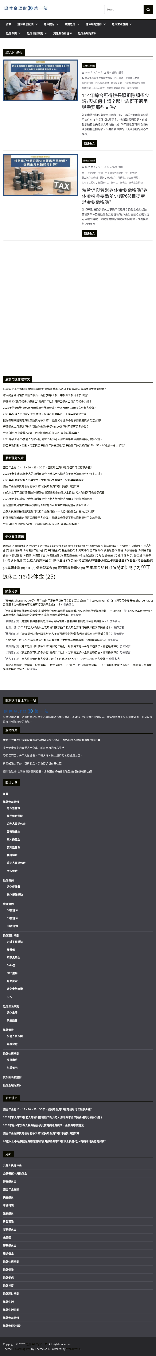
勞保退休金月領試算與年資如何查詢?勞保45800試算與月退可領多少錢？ (46, 505)
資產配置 (110, 550)
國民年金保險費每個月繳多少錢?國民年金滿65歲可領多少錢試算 (41, 486)
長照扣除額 (132, 88)
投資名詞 (82, 550)
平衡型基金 (50, 545)
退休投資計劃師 (115, 72)
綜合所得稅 (87, 83)
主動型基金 (73, 555)
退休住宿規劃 (35, 33)
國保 (30, 555)
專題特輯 (8, 1205)
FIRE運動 (12, 973)
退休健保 (49, 24)
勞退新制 (128, 567)
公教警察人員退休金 (15, 1173)
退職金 (123, 182)
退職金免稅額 (136, 182)
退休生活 (61, 560)
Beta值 (11, 965)
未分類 (7, 1237)
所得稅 (121, 177)
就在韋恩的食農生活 (52, 748)
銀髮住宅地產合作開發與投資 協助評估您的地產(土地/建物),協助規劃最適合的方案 (51, 740)
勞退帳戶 (111, 177)
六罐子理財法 (65, 545)
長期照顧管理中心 (116, 88)
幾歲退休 (70, 24)
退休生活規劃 (120, 24)
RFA (9, 996)
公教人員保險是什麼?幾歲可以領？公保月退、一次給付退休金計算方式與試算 (49, 511)
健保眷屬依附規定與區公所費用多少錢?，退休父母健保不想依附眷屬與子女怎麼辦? (52, 517)
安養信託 (8, 545)
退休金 (114, 182)
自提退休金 (103, 182)
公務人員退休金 (40, 560)
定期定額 (90, 555)
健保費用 (18, 560)
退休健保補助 (15, 894)
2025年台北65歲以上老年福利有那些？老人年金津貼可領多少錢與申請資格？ (49, 499)
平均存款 (125, 545)
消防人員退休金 (16, 863)
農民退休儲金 (111, 545)
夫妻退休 (12, 1020)
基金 (135, 560)
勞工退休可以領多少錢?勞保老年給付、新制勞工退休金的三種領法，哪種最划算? (69, 646)
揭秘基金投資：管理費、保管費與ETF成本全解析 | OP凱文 (40, 665)
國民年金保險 (15, 816)
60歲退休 (12, 926)
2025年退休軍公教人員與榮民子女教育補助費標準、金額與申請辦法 (43, 480)
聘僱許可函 (117, 83)
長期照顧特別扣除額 (135, 83)
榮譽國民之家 (132, 78)
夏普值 (78, 545)
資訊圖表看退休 (62, 33)
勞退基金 (134, 550)
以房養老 (137, 545)
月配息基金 (108, 555)
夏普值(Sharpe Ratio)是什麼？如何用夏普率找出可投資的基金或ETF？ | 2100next (55, 600)
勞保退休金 (21, 545)
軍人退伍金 (13, 839)
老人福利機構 (102, 83)
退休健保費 (17, 550)
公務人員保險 (15, 1036)
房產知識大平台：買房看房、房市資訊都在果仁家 (32, 763)
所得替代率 (35, 545)
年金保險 (12, 1044)
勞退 (102, 177)
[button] (35, 24)
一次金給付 (90, 173)
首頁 (8, 24)
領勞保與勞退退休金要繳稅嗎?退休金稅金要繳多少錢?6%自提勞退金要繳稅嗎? (115, 196)
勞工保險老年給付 (114, 173)
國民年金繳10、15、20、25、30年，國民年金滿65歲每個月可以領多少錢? (47, 467)
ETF (30, 568)
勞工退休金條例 (90, 177)
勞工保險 (96, 550)
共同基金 (54, 550)
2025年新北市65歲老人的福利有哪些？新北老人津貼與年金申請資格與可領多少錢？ (53, 473)
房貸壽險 (12, 1060)
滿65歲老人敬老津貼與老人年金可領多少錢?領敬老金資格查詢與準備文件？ (66, 633)
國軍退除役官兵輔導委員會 (98, 78)
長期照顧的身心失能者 (93, 88)
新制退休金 (9, 1229)
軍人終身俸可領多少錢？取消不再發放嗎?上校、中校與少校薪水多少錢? (64, 659)
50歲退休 (12, 910)
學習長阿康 (9, 755)
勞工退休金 (131, 173)
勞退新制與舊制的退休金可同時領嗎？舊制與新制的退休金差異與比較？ (64, 621)
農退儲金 (12, 855)
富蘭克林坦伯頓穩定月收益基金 (105, 560)
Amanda (11, 640)
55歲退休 (12, 918)
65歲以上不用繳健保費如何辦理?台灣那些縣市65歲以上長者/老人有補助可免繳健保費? (54, 492)
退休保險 (11, 33)
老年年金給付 (89, 182)
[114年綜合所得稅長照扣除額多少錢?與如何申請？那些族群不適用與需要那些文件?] (40, 80)
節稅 (122, 550)
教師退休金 (13, 847)
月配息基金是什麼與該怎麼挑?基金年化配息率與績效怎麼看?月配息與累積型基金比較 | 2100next (63, 611)
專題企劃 (16, 568)
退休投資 (12, 981)
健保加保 (56, 555)
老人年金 (12, 871)
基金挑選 (68, 550)
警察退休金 (13, 831)
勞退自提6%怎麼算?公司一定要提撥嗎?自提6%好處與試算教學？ (41, 524)
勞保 (100, 173)
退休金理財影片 (87, 33)
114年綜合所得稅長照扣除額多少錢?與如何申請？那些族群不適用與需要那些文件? (115, 101)
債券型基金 (46, 568)
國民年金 (42, 555)
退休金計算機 (15, 988)
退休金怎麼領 (25, 24)
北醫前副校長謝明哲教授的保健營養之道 (68, 771)
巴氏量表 (118, 78)
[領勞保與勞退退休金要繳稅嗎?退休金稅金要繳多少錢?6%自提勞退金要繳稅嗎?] (40, 175)
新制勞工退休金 (36, 550)
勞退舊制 (18, 555)
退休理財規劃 (94, 24)
